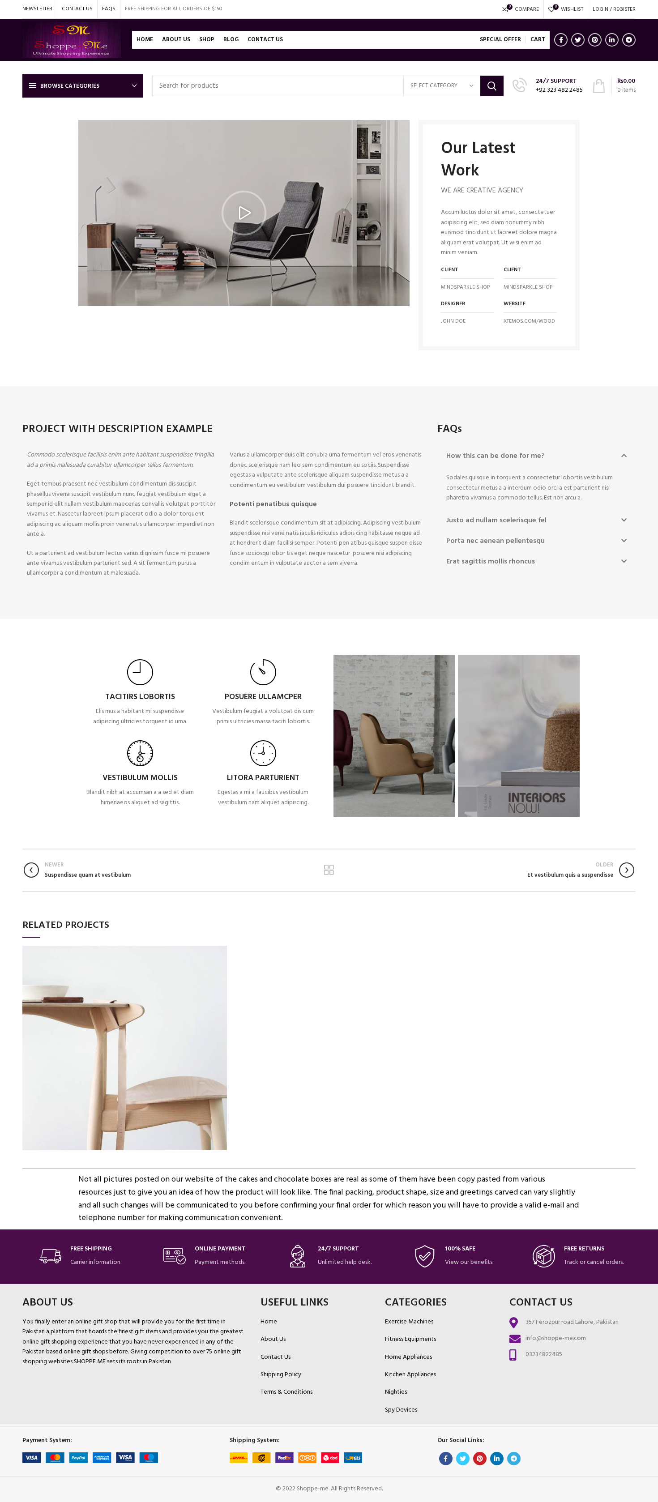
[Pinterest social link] (595, 40)
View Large (220, 952)
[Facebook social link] (561, 40)
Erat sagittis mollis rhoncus (490, 562)
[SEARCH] (492, 86)
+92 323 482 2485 (559, 90)
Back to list (328, 870)
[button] (244, 213)
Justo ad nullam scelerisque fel (496, 520)
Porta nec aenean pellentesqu (495, 541)
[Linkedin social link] (612, 40)
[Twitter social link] (578, 40)
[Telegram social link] (629, 40)
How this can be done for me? (495, 456)
